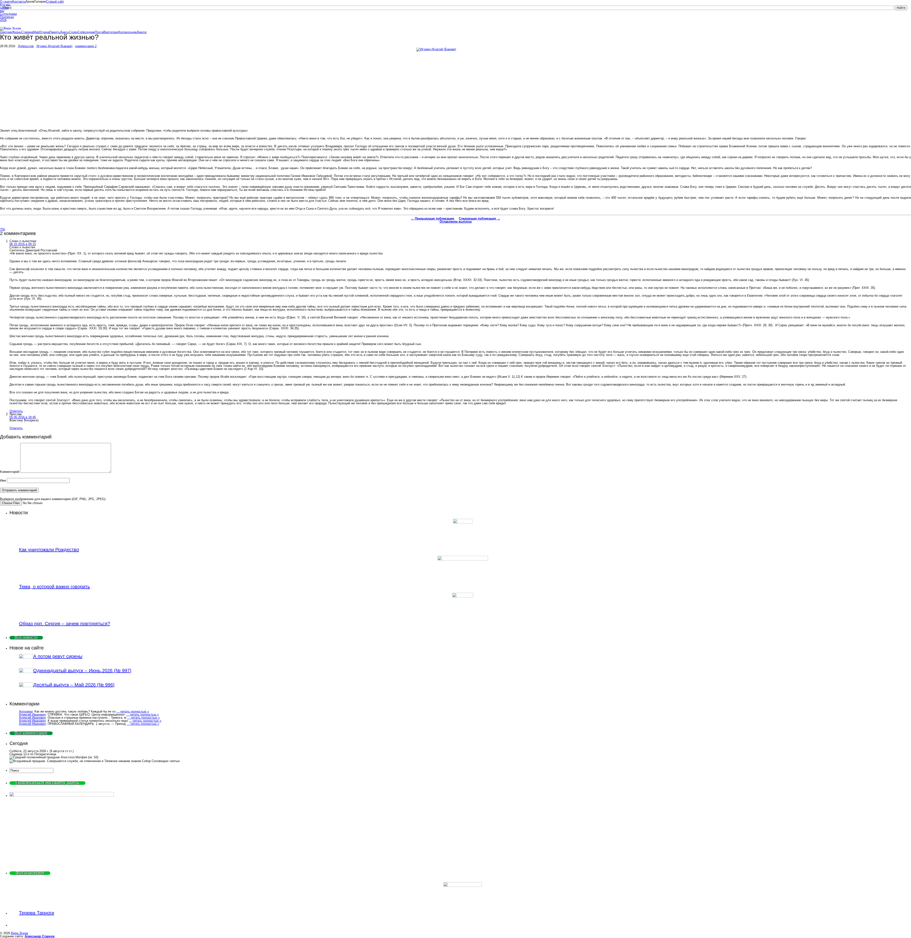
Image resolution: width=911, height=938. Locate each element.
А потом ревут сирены (57, 656)
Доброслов (26, 46)
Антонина (26, 711)
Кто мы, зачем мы (5, 7)
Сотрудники (6, 13)
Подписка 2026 (6, 18)
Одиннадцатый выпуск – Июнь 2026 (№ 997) (82, 670)
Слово (73, 32)
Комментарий (9, 472)
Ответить (16, 411)
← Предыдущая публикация (433, 218)
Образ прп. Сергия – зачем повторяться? (64, 623)
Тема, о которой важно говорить (54, 586)
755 (2, 229)
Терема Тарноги (36, 912)
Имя (3, 480)
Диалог (142, 32)
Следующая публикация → (479, 218)
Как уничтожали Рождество (49, 549)
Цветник (6, 32)
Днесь (64, 32)
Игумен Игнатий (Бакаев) (54, 46)
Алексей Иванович (32, 714)
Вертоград (110, 32)
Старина (27, 32)
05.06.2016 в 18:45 (22, 417)
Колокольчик (127, 32)
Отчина (44, 32)
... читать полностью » (132, 711)
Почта (99, 32)
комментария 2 (86, 46)
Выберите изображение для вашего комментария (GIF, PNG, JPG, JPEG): (53, 499)
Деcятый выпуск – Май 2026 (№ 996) (74, 684)
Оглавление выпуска (456, 221)
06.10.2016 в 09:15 (22, 244)
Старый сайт (55, 1)
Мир (36, 32)
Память (54, 32)
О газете (6, 1)
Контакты (19, 1)
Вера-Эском (19, 933)
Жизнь (16, 32)
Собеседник (86, 32)
